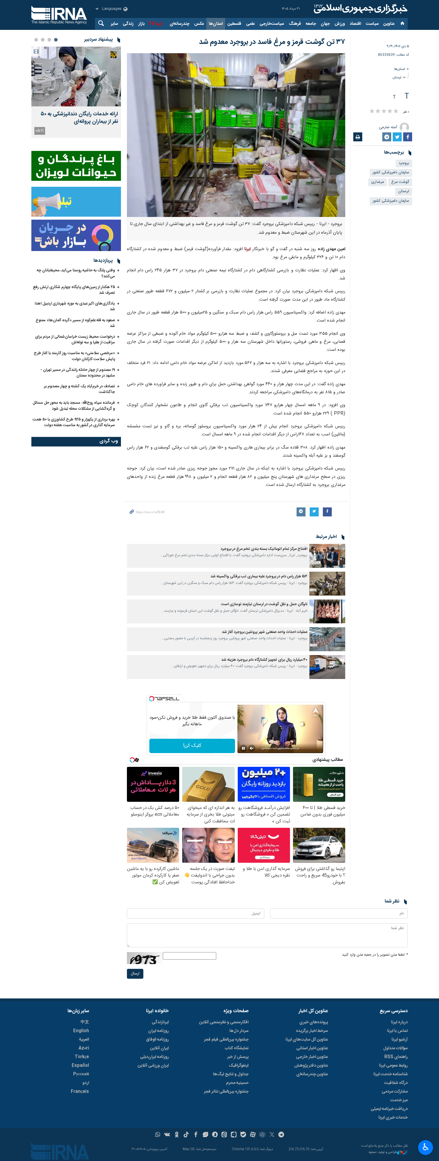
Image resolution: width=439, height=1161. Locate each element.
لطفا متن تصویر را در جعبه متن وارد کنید (375, 955)
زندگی (128, 23)
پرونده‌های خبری (313, 1022)
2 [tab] (49, 40)
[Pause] (243, 748)
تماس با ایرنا (397, 1031)
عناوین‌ (389, 23)
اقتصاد (355, 23)
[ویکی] (167, 1135)
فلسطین (234, 23)
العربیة (84, 1039)
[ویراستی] (205, 1135)
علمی (250, 23)
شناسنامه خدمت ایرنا (390, 1074)
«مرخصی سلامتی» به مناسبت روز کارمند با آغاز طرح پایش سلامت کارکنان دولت (74, 356)
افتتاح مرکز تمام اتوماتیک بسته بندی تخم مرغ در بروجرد (264, 549)
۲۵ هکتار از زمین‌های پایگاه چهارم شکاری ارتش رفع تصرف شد (74, 290)
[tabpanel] (76, 92)
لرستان (397, 77)
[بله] (243, 1135)
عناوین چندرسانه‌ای (312, 1074)
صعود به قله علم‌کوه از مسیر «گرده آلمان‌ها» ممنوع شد (75, 323)
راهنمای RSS (396, 1057)
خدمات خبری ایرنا (393, 1117)
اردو (85, 1083)
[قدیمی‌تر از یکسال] (327, 556)
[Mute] (251, 748)
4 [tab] (36, 40)
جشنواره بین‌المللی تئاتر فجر (226, 1091)
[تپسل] (152, 699)
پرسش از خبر (237, 1057)
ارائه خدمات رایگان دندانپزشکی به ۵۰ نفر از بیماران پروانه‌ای (79, 118)
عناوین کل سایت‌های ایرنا (306, 1039)
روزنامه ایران (158, 1031)
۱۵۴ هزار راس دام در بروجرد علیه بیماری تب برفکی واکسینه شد (259, 576)
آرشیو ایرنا (400, 1039)
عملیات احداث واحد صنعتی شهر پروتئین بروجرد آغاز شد (264, 632)
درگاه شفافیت (396, 1083)
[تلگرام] (281, 1135)
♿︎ (425, 1147)
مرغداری (377, 182)
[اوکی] (177, 1135)
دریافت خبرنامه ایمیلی (389, 1109)
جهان (325, 23)
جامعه (311, 23)
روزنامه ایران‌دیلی (154, 1057)
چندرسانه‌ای (179, 23)
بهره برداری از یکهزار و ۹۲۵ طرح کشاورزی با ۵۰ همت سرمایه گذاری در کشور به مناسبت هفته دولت (74, 422)
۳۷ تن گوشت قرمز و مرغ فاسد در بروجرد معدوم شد (272, 42)
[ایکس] (272, 1135)
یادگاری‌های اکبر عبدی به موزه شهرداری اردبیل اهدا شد (75, 306)
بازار (141, 23)
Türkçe (82, 1057)
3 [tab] (42, 40)
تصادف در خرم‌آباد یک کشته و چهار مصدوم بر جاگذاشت (79, 389)
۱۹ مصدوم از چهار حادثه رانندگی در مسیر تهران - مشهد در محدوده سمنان (77, 373)
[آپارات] (253, 1135)
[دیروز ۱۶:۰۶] (76, 76)
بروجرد (404, 163)
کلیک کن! (192, 746)
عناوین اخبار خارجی (312, 1057)
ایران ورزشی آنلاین (153, 1065)
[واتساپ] (158, 1135)
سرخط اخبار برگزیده (312, 1031)
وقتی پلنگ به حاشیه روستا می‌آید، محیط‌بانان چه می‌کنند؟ (76, 273)
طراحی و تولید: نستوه (383, 1152)
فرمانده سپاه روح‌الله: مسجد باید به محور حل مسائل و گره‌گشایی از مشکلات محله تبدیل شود (74, 406)
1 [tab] (56, 40)
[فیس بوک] (196, 1135)
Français (80, 1091)
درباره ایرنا (399, 1022)
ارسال (135, 974)
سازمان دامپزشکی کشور (391, 172)
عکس (199, 23)
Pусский (81, 1074)
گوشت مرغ (400, 182)
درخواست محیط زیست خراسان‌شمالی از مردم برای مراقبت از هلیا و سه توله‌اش (75, 340)
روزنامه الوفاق (157, 1039)
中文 (85, 1022)
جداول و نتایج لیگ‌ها (230, 1074)
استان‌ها (216, 23)
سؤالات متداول (395, 1048)
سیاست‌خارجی (272, 23)
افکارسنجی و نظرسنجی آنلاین (223, 1022)
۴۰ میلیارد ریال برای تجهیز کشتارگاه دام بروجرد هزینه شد (264, 660)
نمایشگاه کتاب (236, 1048)
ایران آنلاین (159, 1048)
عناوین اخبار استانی (312, 1048)
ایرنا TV (155, 23)
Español (80, 1065)
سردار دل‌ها (238, 1031)
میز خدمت (399, 1100)
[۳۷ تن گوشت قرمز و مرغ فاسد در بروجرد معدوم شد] (236, 135)
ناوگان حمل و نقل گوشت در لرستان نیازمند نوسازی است (264, 604)
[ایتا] (224, 1135)
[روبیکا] (262, 1135)
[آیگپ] (234, 1135)
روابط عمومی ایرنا (393, 1065)
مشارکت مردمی (395, 1091)
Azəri (84, 1048)
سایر (114, 23)
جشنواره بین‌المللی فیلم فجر (226, 1039)
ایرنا (360, 9)
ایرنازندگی (160, 1022)
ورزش (339, 23)
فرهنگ (295, 23)
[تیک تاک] (186, 1135)
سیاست (372, 23)
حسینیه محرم (237, 1083)
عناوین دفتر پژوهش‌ (311, 1065)
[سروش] (215, 1135)
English (81, 1031)
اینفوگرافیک (238, 1065)
